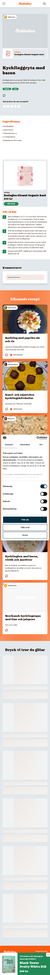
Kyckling (6, 89)
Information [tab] (25, 445)
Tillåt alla (25, 520)
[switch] (43, 494)
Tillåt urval (25, 527)
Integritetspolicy (41, 951)
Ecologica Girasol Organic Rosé (29, 54)
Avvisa (25, 535)
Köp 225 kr (11, 204)
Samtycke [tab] (9, 445)
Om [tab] (40, 445)
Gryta (15, 89)
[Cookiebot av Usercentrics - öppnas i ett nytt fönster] (36, 438)
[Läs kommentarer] (4, 95)
